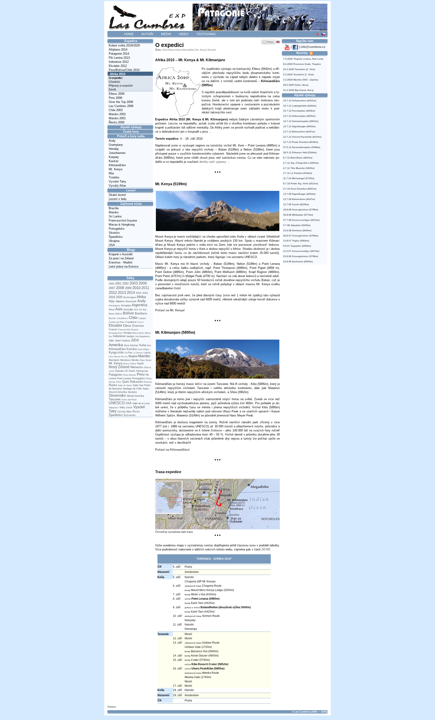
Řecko (136, 411)
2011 (145, 288)
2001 (118, 283)
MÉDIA (166, 34)
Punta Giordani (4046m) (305, 142)
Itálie (111, 340)
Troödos (114, 177)
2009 (128, 288)
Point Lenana (124, 378)
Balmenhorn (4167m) (303, 131)
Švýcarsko (129, 415)
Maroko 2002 (117, 114)
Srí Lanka (115, 216)
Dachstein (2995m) (302, 261)
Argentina (139, 305)
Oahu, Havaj (301, 85)
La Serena (138, 353)
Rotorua (148, 382)
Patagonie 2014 (119, 53)
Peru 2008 (115, 98)
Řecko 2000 (116, 122)
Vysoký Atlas (117, 185)
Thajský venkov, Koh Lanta (308, 59)
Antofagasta (114, 305)
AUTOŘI (147, 34)
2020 (119, 297)
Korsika (132, 349)
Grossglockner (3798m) (305, 209)
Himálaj (113, 149)
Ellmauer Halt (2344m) (304, 152)
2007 (112, 288)
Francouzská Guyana (123, 220)
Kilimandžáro (117, 165)
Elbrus (127, 325)
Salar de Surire (125, 385)
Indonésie (119, 336)
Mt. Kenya (115, 169)
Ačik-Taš (138, 310)
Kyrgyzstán (116, 352)
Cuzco (141, 322)
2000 (111, 283)
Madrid (132, 356)
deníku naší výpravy (212, 161)
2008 (120, 288)
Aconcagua (129, 297)
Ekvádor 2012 (118, 66)
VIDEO (183, 34)
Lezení (130, 190)
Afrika (141, 297)
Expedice (130, 41)
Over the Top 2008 (121, 102)
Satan (146, 388)
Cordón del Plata (116, 322)
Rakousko (136, 381)
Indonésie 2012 (119, 61)
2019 (112, 297)
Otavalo (119, 371)
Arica (111, 309)
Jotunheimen (117, 153)
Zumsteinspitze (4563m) (305, 121)
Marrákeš (114, 360)
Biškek (119, 314)
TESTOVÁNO (206, 34)
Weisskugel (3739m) (303, 178)
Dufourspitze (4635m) (303, 116)
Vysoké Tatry (117, 181)
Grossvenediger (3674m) (305, 220)
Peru (141, 374)
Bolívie (128, 313)
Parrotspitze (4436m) (303, 110)
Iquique (130, 336)
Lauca (147, 352)
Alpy (112, 301)
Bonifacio (141, 313)
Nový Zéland (119, 367)
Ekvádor (115, 325)
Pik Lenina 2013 (119, 57)
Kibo (149, 345)
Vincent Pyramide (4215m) (306, 137)
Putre (118, 382)
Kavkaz (114, 161)
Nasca (126, 363)
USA (112, 245)
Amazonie (131, 301)
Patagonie (115, 374)
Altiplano (120, 301)
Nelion (133, 363)
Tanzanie (115, 399)
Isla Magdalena (142, 336)
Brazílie (114, 208)
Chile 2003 (116, 110)
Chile (133, 317)
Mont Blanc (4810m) (301, 157)
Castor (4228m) (300, 204)
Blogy (131, 249)
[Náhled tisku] (268, 42)
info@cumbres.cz (313, 47)
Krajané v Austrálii (121, 254)
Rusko (113, 385)
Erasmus (138, 325)
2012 (113, 292)
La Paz (128, 352)
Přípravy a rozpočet (121, 85)
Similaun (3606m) (301, 230)
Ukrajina (114, 241)
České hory (131, 131)
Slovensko (117, 395)
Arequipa (126, 305)
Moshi (148, 360)
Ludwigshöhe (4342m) (304, 106)
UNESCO (117, 403)
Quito (125, 381)
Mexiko (135, 360)
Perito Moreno (129, 375)
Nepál (140, 363)
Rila (111, 173)
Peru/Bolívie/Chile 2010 (124, 70)
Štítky (130, 278)
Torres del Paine (129, 400)
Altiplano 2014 (118, 49)
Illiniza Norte (138, 333)
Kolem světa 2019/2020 (124, 45)
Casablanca (122, 318)
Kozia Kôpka (143, 349)
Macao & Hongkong (122, 224)
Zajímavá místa (131, 203)
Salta (135, 385)
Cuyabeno (131, 322)
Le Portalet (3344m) (301, 173)
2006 (143, 283)
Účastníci (114, 81)
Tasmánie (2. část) (305, 69)
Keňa (142, 345)
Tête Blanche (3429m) (302, 168)
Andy (112, 140)
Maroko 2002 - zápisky (305, 79)
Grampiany (116, 144)
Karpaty (114, 157)
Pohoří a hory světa (131, 136)
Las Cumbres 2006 (121, 106)
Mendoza (125, 360)
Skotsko (114, 232)
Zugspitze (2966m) (301, 246)
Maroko (113, 212)
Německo (136, 367)
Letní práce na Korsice (123, 266)
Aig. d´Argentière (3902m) (304, 163)
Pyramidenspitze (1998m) (306, 147)
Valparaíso (113, 407)
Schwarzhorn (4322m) (304, 100)
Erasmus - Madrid (120, 262)
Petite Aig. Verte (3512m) (304, 183)
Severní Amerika (118, 392)
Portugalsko (116, 228)
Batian (112, 314)
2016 (145, 293)
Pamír (132, 371)
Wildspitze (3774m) (302, 215)
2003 (134, 283)
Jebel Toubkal (122, 340)
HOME (129, 34)
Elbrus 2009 (116, 93)
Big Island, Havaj (304, 90)
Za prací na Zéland (121, 258)
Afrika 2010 (117, 74)
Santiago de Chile (132, 388)
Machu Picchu (121, 356)
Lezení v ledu (117, 199)
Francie (113, 329)
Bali (144, 310)
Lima (111, 356)
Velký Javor (125, 407)
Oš (126, 371)
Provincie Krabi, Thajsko (307, 64)
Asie (119, 309)
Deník (112, 89)
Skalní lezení (117, 195)
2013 (122, 292)
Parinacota (142, 371)
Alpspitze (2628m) (300, 225)
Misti (142, 360)
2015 (138, 293)
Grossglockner (115, 333)
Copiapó (142, 318)
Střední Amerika (135, 395)
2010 (136, 287)
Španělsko (116, 236)
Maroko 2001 (117, 118)
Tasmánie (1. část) (303, 74)
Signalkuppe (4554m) (303, 126)
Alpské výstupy (131, 127)
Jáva (126, 345)
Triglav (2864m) (300, 240)
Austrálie (128, 309)
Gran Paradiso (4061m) (303, 188)
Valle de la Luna (141, 403)
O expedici (115, 78)
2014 (131, 292)
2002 (125, 283)
